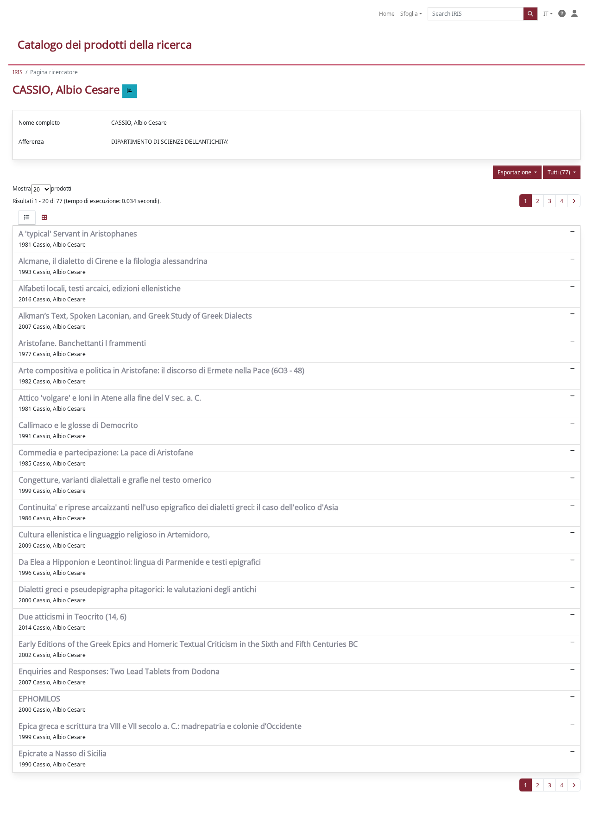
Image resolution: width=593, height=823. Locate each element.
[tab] (27, 217)
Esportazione (515, 172)
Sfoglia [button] (409, 14)
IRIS (18, 72)
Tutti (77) (560, 172)
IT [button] (546, 14)
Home (387, 14)
